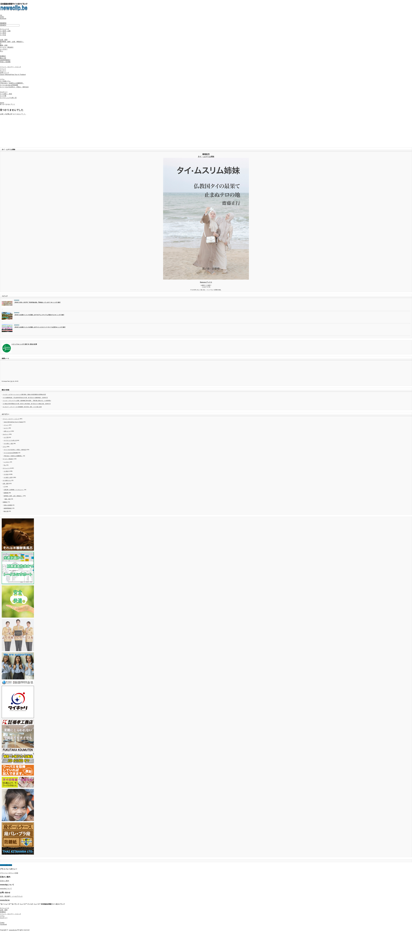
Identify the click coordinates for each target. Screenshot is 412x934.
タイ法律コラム (5, 81)
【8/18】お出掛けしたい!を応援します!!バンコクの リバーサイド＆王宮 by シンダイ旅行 (39, 327)
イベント (3, 69)
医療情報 (6, 492)
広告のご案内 (4, 881)
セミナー (3, 70)
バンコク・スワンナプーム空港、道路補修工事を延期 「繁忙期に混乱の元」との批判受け (27, 400)
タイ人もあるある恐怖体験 (9, 85)
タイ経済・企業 (5, 31)
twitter (2, 17)
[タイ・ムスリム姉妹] (206, 279)
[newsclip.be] (14, 10)
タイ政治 (3, 33)
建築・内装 (4, 45)
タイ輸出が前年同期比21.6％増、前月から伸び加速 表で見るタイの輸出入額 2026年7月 (27, 403)
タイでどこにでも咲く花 (8, 98)
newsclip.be (5, 900)
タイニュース (4, 29)
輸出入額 (3, 58)
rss (1, 15)
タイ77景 (3, 96)
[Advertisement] (64, 130)
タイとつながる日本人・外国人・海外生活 (14, 87)
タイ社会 (3, 35)
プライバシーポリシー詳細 (9, 873)
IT (0, 43)
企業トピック (4, 72)
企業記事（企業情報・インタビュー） (14, 489)
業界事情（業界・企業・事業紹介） (12, 42)
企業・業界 (4, 40)
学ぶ (1, 51)
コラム (2, 79)
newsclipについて (6, 888)
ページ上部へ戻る (6, 865)
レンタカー (4, 49)
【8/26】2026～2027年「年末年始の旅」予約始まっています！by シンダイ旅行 (37, 302)
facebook (3, 18)
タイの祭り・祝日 (6, 94)
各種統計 (3, 56)
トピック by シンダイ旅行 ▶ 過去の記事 (24, 344)
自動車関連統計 (5, 60)
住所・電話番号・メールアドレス (11, 896)
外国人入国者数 (5, 62)
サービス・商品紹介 (7, 47)
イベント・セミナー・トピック (10, 67)
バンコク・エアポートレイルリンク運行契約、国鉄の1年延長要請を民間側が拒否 (24, 394)
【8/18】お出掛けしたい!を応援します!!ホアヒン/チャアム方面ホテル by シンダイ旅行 (39, 315)
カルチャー (4, 92)
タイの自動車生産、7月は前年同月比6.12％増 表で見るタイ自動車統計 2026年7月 (25, 397)
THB (11, 381)
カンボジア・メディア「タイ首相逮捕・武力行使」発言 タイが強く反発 (22, 406)
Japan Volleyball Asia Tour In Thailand (13, 74)
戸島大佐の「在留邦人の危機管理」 (12, 83)
